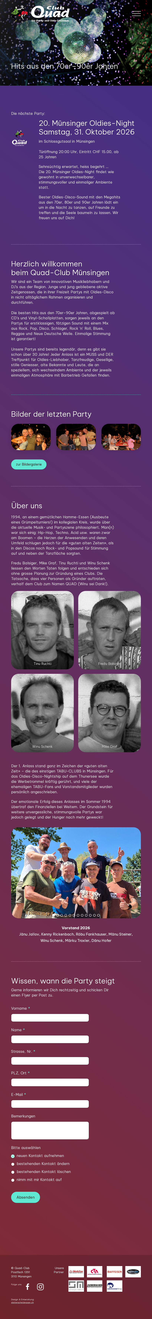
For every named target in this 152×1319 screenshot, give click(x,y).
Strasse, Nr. (23, 1051)
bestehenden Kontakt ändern (43, 1163)
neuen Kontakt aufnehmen (40, 1155)
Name (18, 1030)
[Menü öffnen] (136, 13)
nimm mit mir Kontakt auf (39, 1179)
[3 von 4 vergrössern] (69, 678)
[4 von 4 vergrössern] (136, 678)
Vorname (20, 1008)
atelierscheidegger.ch (22, 1302)
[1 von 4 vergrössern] (69, 596)
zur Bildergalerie (29, 464)
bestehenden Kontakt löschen (44, 1171)
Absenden (25, 1197)
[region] (76, 886)
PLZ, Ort (20, 1073)
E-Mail (18, 1094)
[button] (72, 80)
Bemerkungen (23, 1116)
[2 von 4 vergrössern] (136, 596)
